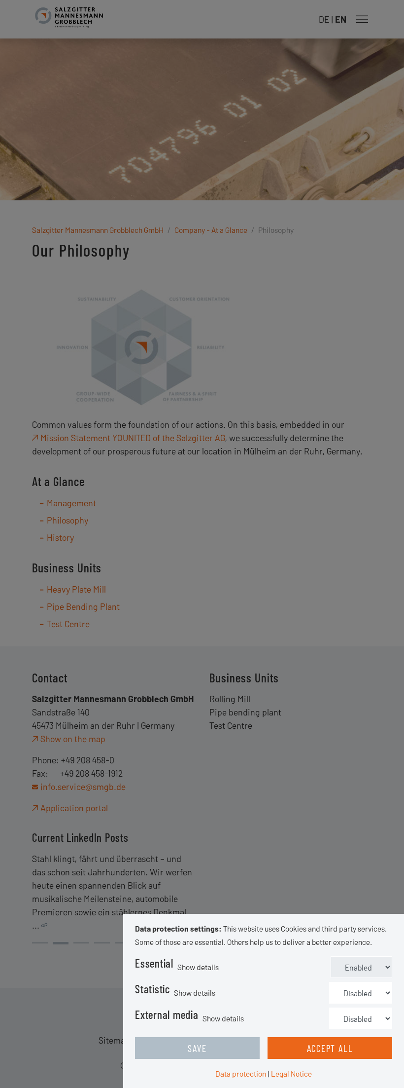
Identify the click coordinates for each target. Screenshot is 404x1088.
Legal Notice (291, 1073)
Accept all (330, 1048)
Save (197, 1048)
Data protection (240, 1073)
